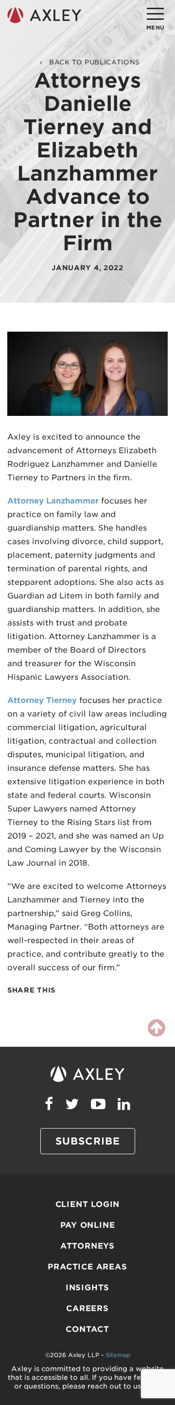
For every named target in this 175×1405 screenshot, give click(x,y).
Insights (87, 1287)
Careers (87, 1308)
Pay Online (87, 1225)
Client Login (87, 1204)
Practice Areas (87, 1266)
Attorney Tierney (42, 700)
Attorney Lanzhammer (53, 500)
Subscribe (87, 1141)
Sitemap (117, 1355)
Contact (87, 1329)
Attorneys (87, 1246)
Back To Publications (94, 62)
